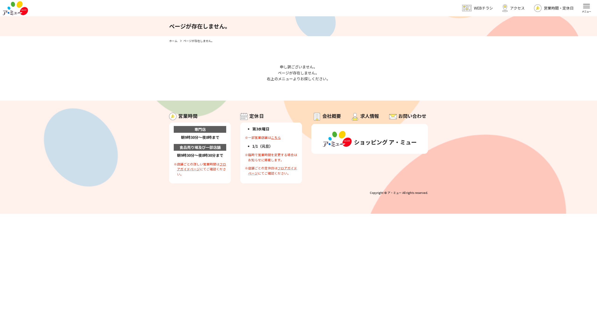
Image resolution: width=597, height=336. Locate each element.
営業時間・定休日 (559, 8)
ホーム (173, 41)
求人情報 (369, 115)
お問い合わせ (412, 115)
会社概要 (331, 115)
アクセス (517, 8)
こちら (276, 137)
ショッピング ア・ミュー (384, 142)
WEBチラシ (483, 8)
